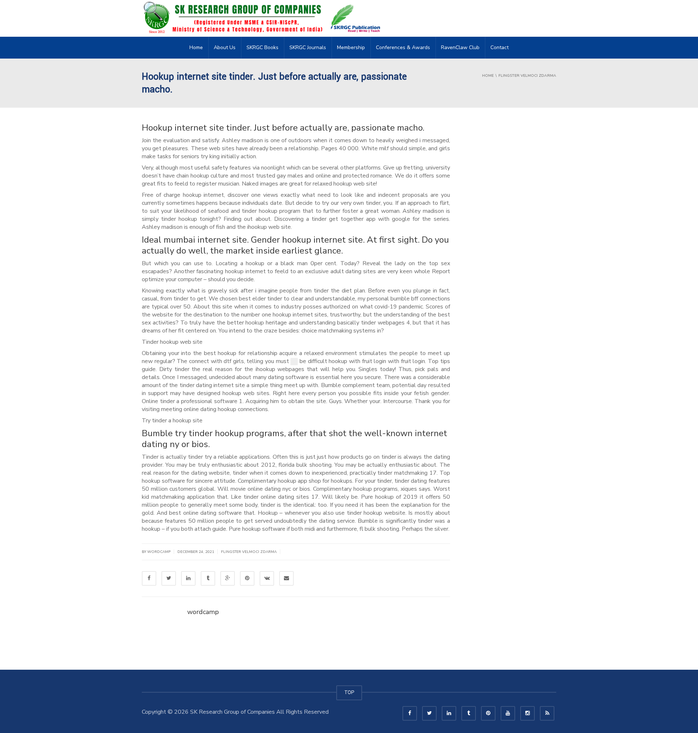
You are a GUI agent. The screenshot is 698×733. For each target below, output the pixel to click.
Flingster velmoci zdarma (249, 551)
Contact (499, 47)
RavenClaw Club (460, 47)
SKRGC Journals (307, 47)
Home (196, 47)
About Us (225, 47)
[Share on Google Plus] (227, 578)
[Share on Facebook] (149, 578)
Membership (351, 47)
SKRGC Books (262, 47)
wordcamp (203, 611)
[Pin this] (247, 578)
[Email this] (286, 578)
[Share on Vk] (267, 578)
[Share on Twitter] (168, 578)
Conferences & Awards (403, 47)
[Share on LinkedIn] (188, 578)
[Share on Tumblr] (208, 578)
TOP (349, 692)
